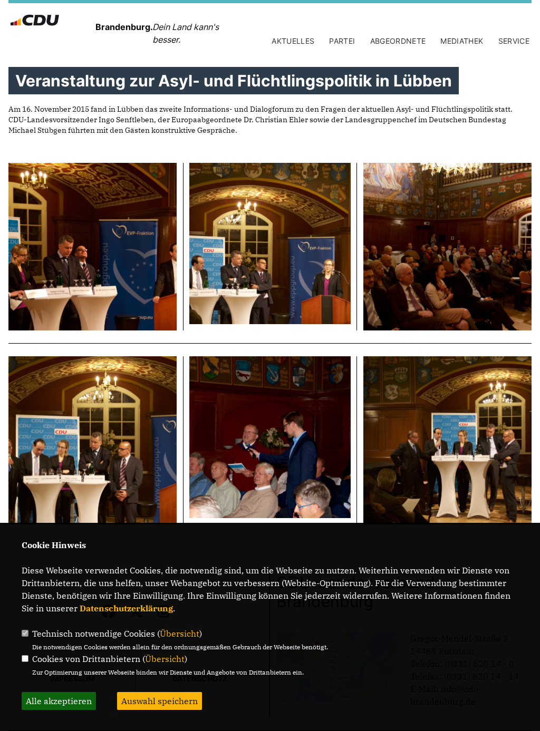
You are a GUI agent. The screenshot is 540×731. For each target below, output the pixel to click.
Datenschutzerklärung (126, 608)
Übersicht (179, 633)
